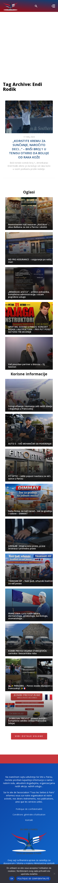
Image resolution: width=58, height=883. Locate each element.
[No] (54, 873)
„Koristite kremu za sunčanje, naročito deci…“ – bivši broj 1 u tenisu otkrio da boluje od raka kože (29, 149)
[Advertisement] (29, 42)
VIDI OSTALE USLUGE (29, 736)
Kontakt (29, 820)
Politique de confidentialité (29, 809)
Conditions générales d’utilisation (29, 814)
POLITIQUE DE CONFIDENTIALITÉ (33, 878)
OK (11, 878)
